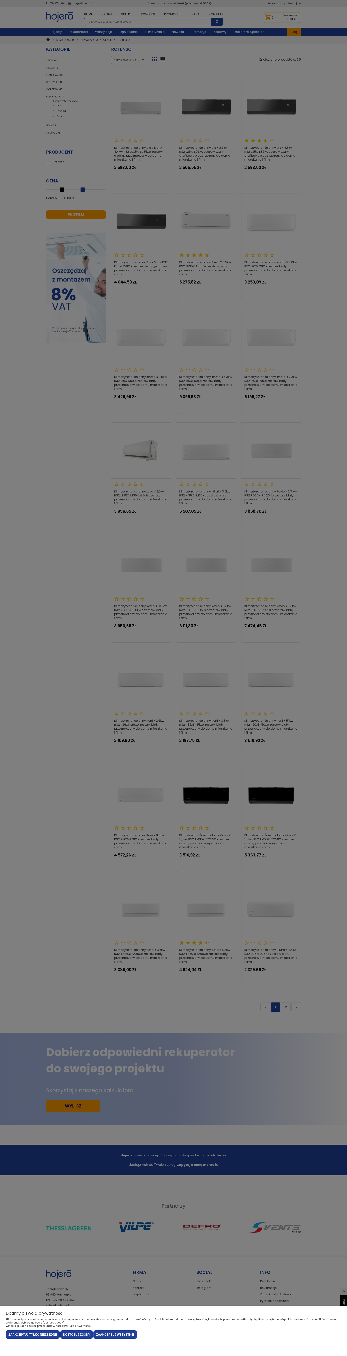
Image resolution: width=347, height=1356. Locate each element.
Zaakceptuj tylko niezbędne (32, 1334)
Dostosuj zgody (76, 1334)
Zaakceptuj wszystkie (115, 1334)
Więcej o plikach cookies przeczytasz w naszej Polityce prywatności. (48, 1326)
